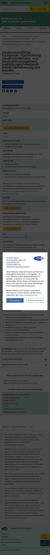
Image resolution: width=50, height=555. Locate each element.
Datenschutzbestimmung (28, 295)
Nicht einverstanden (35, 300)
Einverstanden (15, 300)
